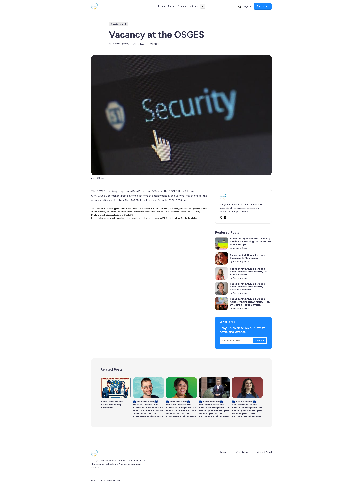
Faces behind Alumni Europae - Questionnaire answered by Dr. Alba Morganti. (248, 271)
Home (161, 6)
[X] (221, 217)
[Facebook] (225, 217)
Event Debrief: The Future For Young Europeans (111, 404)
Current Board (264, 452)
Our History (242, 452)
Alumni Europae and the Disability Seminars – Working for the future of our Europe (250, 241)
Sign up (223, 452)
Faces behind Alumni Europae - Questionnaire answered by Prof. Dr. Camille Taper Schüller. (250, 301)
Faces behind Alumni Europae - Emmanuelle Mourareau (248, 257)
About (171, 6)
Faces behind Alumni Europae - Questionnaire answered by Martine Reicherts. (248, 286)
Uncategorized (118, 24)
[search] (239, 6)
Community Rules (188, 6)
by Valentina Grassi (238, 248)
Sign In (247, 6)
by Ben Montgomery (119, 43)
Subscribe (262, 6)
